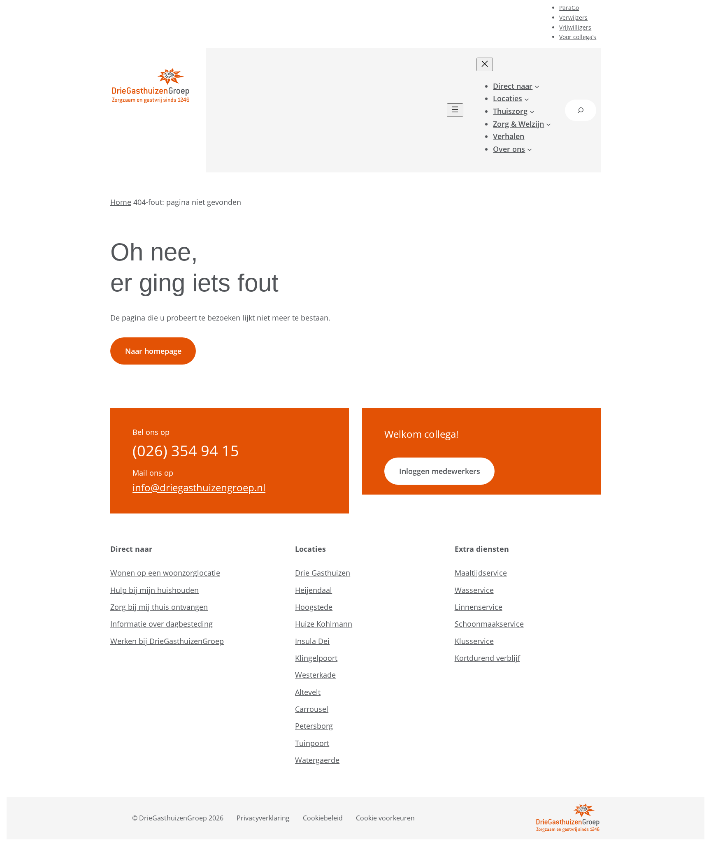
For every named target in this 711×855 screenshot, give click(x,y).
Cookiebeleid (323, 817)
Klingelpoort (316, 658)
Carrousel (311, 709)
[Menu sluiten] (484, 64)
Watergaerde (317, 760)
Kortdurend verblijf (487, 658)
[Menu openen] (455, 110)
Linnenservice (478, 607)
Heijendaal (313, 590)
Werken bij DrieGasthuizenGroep (167, 641)
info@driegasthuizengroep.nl (198, 487)
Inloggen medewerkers (439, 471)
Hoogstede (313, 607)
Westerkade (315, 675)
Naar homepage (153, 351)
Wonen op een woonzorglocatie (165, 573)
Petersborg (314, 726)
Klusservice (474, 641)
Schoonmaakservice (489, 624)
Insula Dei (312, 641)
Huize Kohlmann (323, 624)
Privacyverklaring (263, 817)
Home (120, 202)
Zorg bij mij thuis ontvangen (159, 607)
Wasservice (474, 590)
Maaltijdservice (481, 573)
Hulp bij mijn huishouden (154, 590)
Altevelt (308, 692)
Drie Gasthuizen (322, 573)
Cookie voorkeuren (385, 817)
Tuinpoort (312, 743)
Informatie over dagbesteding (161, 624)
